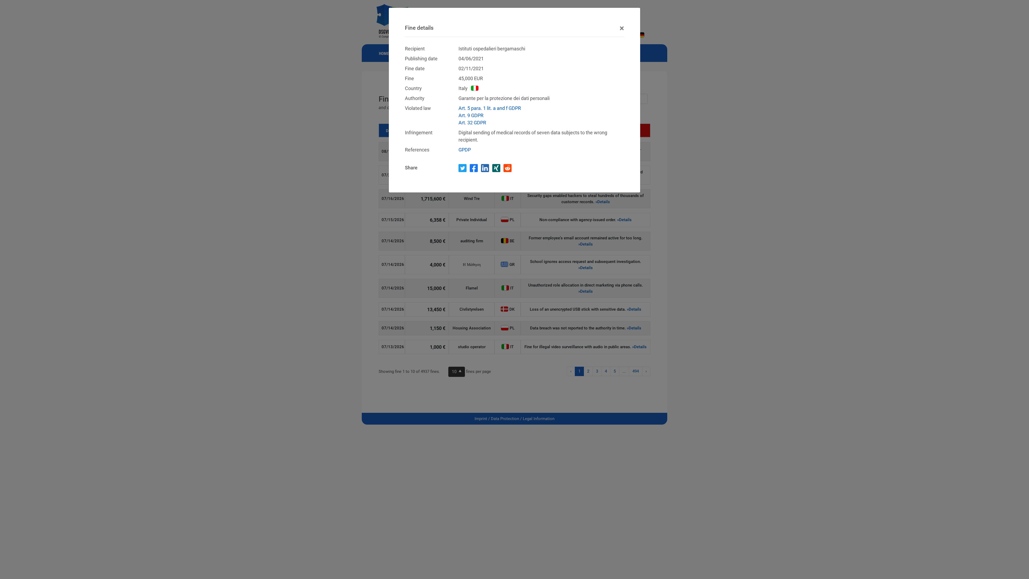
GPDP (464, 150)
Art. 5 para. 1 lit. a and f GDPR (489, 108)
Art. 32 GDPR (472, 122)
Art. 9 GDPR (470, 115)
